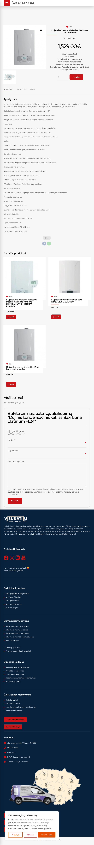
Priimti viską (46, 835)
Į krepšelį (76, 77)
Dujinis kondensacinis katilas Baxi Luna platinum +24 (22, 368)
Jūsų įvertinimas (16, 431)
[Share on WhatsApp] (49, 243)
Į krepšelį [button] (11, 317)
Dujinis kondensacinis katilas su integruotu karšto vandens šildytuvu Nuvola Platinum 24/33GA (21, 302)
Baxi (71, 27)
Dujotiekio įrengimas (15, 674)
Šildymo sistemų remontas (17, 633)
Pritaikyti (15, 835)
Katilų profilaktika (13, 597)
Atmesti (30, 835)
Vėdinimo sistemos (14, 711)
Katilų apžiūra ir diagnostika (17, 594)
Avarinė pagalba (12, 608)
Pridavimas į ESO (13, 681)
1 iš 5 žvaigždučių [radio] (9, 433)
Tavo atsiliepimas (16, 461)
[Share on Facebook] (44, 243)
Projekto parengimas (15, 671)
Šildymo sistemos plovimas (17, 626)
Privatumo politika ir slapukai (18, 651)
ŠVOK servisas (23, 3)
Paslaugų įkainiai (13, 648)
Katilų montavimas (14, 604)
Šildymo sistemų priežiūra (17, 630)
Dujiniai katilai (12, 700)
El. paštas (13, 451)
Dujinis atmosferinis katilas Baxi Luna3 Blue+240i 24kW (66, 300)
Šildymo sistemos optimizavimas (20, 637)
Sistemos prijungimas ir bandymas (21, 678)
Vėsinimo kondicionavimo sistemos (21, 707)
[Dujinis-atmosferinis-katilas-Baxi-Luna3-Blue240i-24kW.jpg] (69, 278)
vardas (11, 440)
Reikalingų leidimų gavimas (17, 667)
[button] (42, 29)
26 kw (47, 238)
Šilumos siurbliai (13, 703)
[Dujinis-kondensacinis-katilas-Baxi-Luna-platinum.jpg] (24, 346)
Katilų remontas (12, 601)
